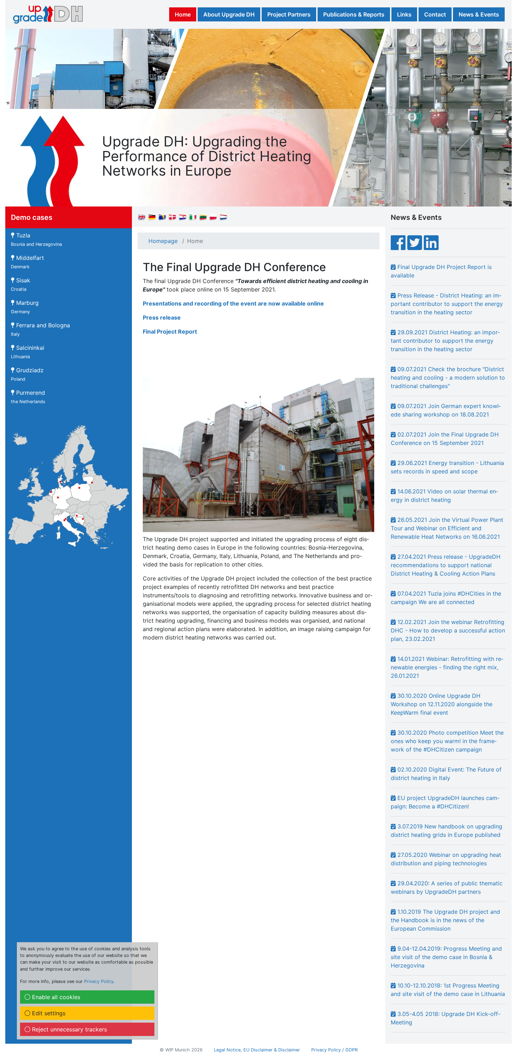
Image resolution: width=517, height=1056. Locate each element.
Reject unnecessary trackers (68, 1029)
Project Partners (289, 14)
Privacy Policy (99, 981)
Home (183, 14)
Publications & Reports (353, 14)
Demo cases (31, 217)
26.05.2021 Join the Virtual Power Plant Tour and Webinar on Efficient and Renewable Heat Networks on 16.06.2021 (447, 528)
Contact (435, 14)
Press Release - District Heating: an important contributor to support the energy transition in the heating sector (447, 304)
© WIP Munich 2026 (181, 1049)
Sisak (20, 284)
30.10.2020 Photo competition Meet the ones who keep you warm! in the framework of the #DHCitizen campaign (447, 741)
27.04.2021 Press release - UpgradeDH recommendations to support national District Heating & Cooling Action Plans (445, 565)
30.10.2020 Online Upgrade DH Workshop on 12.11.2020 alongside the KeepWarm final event (441, 704)
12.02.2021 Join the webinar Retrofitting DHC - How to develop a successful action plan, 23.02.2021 (448, 630)
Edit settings (47, 1013)
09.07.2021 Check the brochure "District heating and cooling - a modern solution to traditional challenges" (448, 377)
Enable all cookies (55, 997)
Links (404, 14)
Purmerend (28, 396)
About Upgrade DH (229, 14)
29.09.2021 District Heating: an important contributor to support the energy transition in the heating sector (445, 341)
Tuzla (36, 239)
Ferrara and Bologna (40, 329)
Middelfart (27, 261)
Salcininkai (27, 351)
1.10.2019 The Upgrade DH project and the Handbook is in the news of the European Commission (445, 920)
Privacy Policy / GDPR (334, 1049)
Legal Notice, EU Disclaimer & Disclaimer (257, 1049)
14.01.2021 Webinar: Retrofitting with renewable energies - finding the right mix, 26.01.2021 (447, 667)
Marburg (25, 306)
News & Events (479, 14)
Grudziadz (27, 374)
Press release (162, 317)
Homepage (163, 240)
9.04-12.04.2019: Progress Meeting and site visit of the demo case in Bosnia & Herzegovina (446, 957)
